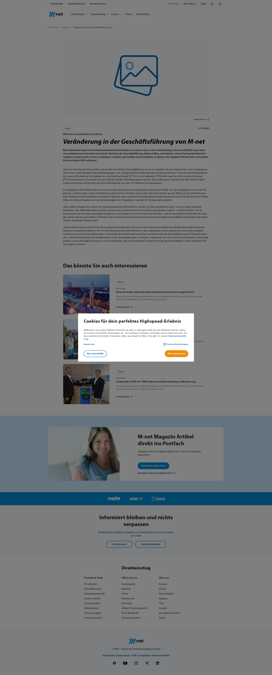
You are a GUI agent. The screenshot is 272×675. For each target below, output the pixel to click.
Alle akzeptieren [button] (176, 353)
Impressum (89, 344)
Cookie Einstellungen (177, 344)
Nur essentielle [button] (95, 353)
